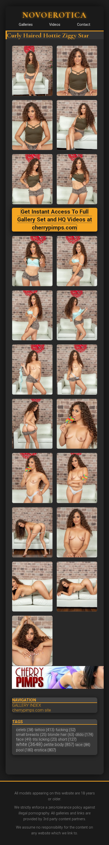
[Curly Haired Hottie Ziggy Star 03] (77, 125)
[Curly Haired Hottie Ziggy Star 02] (32, 125)
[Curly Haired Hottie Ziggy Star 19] (77, 586)
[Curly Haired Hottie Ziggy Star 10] (32, 369)
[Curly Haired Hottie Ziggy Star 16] (32, 532)
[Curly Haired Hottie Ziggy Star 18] (32, 586)
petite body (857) (59, 744)
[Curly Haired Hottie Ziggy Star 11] (77, 369)
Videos (54, 24)
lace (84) (82, 744)
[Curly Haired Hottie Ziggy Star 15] (77, 478)
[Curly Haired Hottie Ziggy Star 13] (77, 424)
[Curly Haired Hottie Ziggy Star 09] (77, 315)
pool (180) (24, 750)
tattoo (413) (44, 729)
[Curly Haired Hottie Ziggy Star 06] (32, 261)
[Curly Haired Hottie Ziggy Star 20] (32, 640)
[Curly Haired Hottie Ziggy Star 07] (77, 261)
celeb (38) (24, 729)
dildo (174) (84, 734)
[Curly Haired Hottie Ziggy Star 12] (32, 424)
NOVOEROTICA (54, 15)
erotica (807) (45, 750)
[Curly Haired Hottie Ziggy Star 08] (32, 315)
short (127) (67, 739)
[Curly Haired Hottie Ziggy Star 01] (77, 70)
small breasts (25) (31, 734)
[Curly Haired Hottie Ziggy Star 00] (32, 70)
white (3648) (29, 744)
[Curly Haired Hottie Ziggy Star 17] (77, 532)
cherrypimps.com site (31, 710)
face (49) (23, 739)
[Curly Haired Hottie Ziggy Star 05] (77, 179)
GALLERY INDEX (26, 705)
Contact (83, 24)
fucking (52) (66, 729)
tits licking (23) (44, 739)
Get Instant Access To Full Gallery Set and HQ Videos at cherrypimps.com (54, 219)
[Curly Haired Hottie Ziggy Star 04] (32, 179)
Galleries (26, 24)
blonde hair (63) (61, 734)
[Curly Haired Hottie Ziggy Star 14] (32, 478)
